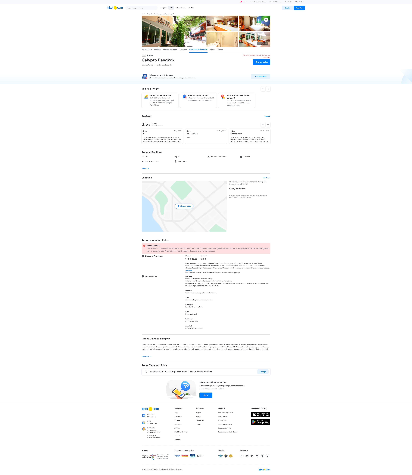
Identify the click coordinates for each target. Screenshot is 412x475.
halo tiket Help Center (225, 413)
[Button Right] (268, 124)
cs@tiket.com (152, 424)
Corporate (177, 424)
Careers (177, 420)
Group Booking (223, 417)
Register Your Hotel (224, 428)
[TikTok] (267, 455)
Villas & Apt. (200, 420)
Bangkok (149, 14)
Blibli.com (177, 440)
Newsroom (178, 417)
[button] (184, 206)
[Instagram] (262, 455)
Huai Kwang (157, 14)
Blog (176, 413)
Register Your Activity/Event (227, 432)
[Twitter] (247, 455)
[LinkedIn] (252, 455)
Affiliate (177, 428)
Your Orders (289, 2)
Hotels (198, 417)
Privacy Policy (222, 420)
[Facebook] (242, 455)
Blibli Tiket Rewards (275, 2)
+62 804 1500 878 (153, 432)
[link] (287, 8)
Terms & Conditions (225, 424)
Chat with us (151, 417)
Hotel (143, 14)
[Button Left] (263, 124)
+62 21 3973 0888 (153, 437)
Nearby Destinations (237, 189)
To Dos (198, 424)
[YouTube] (257, 455)
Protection (177, 436)
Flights (198, 413)
